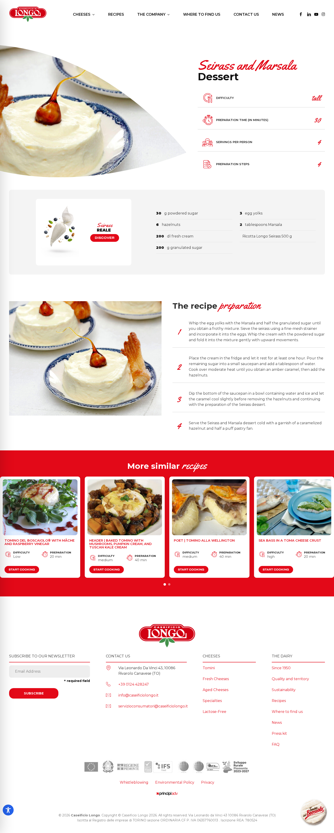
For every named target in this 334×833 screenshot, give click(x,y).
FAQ (275, 744)
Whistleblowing (134, 782)
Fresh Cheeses (216, 679)
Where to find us (287, 711)
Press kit (279, 733)
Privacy (207, 782)
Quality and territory (290, 679)
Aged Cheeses (215, 690)
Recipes (279, 701)
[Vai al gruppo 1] (165, 584)
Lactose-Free (214, 711)
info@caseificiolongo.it (138, 695)
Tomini (209, 668)
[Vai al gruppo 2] (169, 584)
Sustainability (284, 690)
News (277, 722)
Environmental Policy (174, 782)
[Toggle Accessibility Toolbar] (8, 810)
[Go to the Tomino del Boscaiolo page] (314, 813)
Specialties (212, 701)
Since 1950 (281, 668)
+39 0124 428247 (133, 684)
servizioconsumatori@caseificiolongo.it (153, 706)
